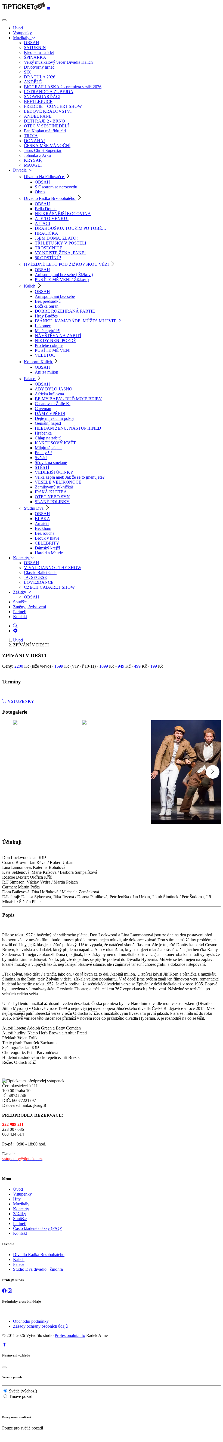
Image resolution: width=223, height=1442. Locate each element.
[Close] (4, 20)
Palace (18, 1264)
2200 (18, 666)
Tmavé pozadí (21, 1396)
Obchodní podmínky (31, 1321)
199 (153, 666)
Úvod (18, 640)
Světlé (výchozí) (23, 1391)
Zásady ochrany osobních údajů (40, 1326)
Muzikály (21, 1204)
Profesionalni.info (70, 1335)
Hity (17, 1199)
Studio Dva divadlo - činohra (38, 1269)
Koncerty (21, 1208)
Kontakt (20, 1233)
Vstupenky (22, 1194)
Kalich (18, 1259)
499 (137, 666)
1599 (58, 666)
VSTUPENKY (20, 701)
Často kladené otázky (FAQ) (37, 1228)
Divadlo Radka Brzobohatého (38, 1254)
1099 (103, 666)
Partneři (19, 1223)
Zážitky (19, 1213)
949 (121, 666)
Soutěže (20, 1218)
